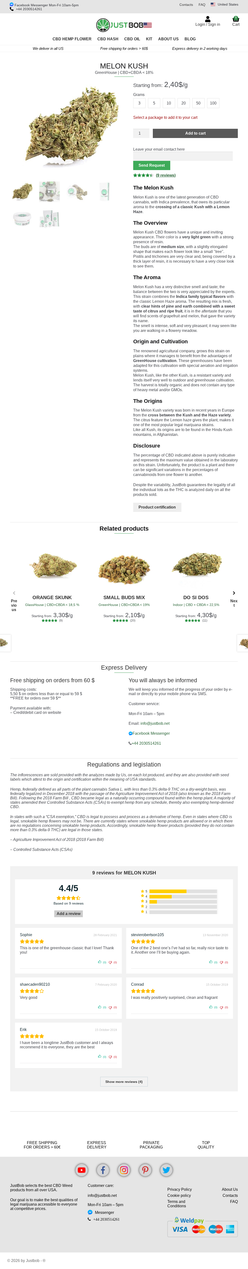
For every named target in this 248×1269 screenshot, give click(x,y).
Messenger (104, 1212)
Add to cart (195, 133)
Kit (149, 39)
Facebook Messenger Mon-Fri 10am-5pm (46, 5)
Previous (14, 595)
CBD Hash (107, 39)
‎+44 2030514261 (146, 743)
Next (234, 595)
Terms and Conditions (176, 1204)
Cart (236, 21)
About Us (168, 39)
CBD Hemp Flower (72, 39)
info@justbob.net (155, 723)
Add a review (68, 914)
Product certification (157, 507)
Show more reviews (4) (124, 1082)
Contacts (186, 5)
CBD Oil (132, 39)
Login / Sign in (207, 24)
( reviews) (166, 175)
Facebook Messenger (151, 733)
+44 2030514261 (29, 9)
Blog (190, 39)
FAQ (202, 5)
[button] (112, 88)
